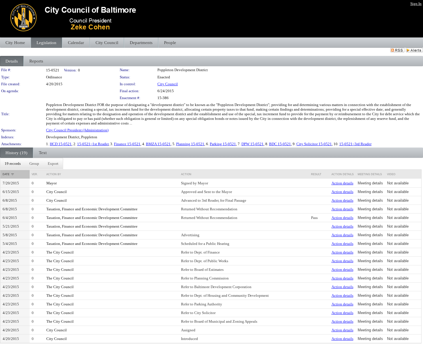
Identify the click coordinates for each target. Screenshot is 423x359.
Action (186, 174)
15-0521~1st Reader (92, 144)
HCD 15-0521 (61, 144)
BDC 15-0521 (280, 144)
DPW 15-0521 (252, 144)
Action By (53, 174)
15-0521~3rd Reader (355, 144)
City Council (167, 84)
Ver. (35, 174)
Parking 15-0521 (223, 144)
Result (316, 174)
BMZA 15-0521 (158, 144)
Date (6, 174)
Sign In (416, 3)
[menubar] (31, 163)
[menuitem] (12, 163)
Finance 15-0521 (127, 144)
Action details (342, 183)
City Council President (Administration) (77, 130)
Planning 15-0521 (190, 144)
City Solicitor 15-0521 (314, 144)
